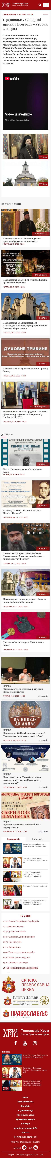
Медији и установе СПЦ (25, 1128)
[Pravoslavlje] (25, 1014)
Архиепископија (25, 1102)
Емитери (25, 1124)
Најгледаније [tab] (13, 839)
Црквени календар (25, 1119)
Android (17, 1148)
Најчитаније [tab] (37, 839)
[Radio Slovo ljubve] (25, 1000)
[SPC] (25, 984)
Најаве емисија (25, 1110)
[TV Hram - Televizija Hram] (14, 4)
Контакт (25, 1132)
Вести (25, 1097)
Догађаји (25, 1106)
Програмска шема (25, 1115)
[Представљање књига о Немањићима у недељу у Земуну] (25, 805)
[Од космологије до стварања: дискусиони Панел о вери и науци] (25, 670)
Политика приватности (25, 1137)
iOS (31, 1148)
